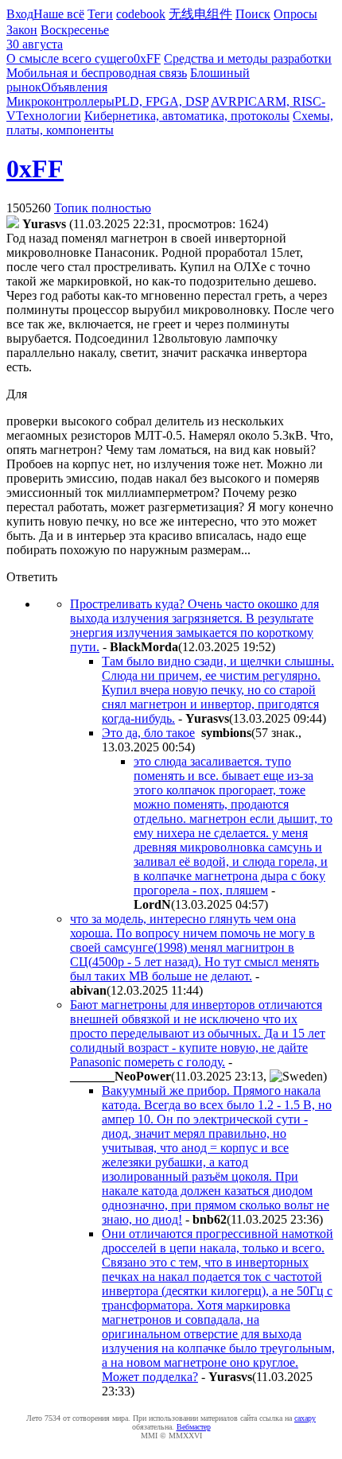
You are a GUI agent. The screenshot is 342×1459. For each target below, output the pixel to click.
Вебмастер (194, 1426)
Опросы (295, 14)
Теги (100, 14)
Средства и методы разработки (248, 58)
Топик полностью (102, 208)
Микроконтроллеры (60, 101)
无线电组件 (200, 14)
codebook (140, 14)
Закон (21, 30)
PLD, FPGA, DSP (161, 101)
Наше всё (58, 14)
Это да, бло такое (148, 732)
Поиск (252, 14)
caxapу (305, 1418)
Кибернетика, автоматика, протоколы (187, 115)
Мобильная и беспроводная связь (96, 73)
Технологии (48, 115)
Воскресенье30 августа (57, 37)
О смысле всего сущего (70, 58)
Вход (19, 14)
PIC (247, 101)
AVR (224, 101)
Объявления (74, 87)
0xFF (147, 58)
